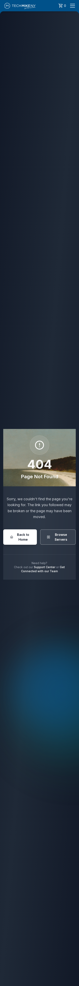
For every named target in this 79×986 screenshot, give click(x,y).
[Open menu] (72, 5)
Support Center (44, 567)
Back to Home (23, 537)
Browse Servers (61, 537)
